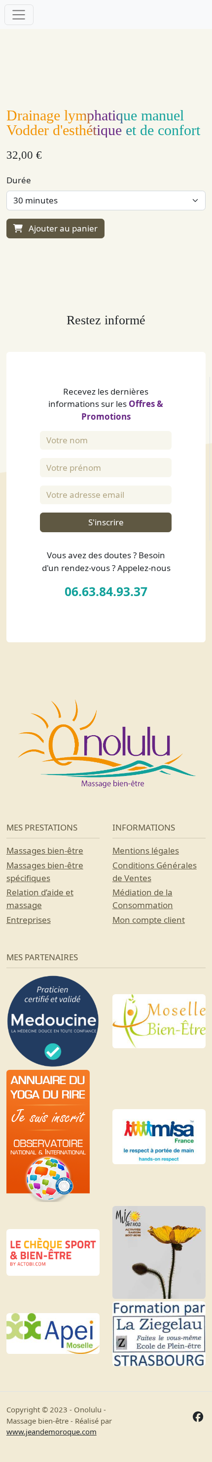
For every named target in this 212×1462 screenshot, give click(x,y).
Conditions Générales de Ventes (154, 872)
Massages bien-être (44, 850)
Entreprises (28, 919)
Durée (18, 180)
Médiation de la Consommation (142, 899)
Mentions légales (145, 850)
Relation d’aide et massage (39, 899)
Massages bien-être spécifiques (44, 872)
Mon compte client (148, 919)
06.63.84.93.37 (106, 591)
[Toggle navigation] (19, 14)
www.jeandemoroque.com (51, 1431)
